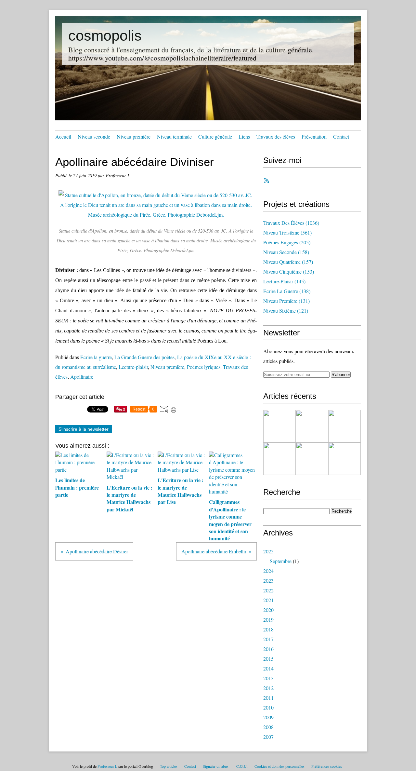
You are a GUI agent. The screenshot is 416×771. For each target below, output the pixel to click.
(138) (286, 291)
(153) (288, 271)
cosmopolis (105, 35)
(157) (288, 261)
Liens (244, 136)
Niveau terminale (174, 136)
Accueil (63, 136)
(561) (287, 232)
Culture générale (215, 136)
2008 (268, 727)
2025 (268, 551)
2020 (268, 609)
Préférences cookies (326, 766)
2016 (268, 648)
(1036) (291, 222)
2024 (268, 570)
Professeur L (107, 766)
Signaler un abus (216, 766)
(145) (284, 281)
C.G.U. (242, 766)
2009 (268, 717)
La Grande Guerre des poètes (144, 357)
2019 (268, 619)
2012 (268, 687)
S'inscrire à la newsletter (83, 429)
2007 (268, 736)
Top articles (168, 766)
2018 (268, 629)
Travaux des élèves (275, 136)
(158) (286, 252)
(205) (286, 242)
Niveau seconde (94, 136)
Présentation (314, 136)
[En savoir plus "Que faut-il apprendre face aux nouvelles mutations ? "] (312, 458)
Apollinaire (81, 376)
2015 (268, 658)
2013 (268, 678)
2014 (268, 668)
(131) (286, 300)
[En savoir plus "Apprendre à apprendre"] (344, 426)
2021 (268, 600)
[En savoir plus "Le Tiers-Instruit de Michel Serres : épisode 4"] (279, 458)
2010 (268, 707)
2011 (268, 697)
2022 (268, 590)
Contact (341, 136)
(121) (285, 310)
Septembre (281, 561)
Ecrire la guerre (96, 357)
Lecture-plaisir (133, 366)
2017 (268, 639)
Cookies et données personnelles (279, 766)
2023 (268, 580)
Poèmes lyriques (203, 366)
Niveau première (133, 136)
